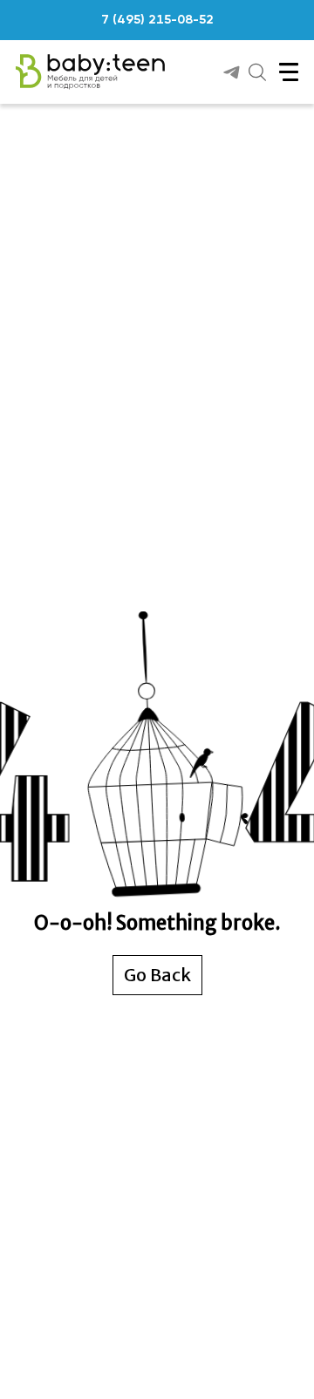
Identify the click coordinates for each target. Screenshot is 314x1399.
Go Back (157, 975)
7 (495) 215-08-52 (157, 20)
